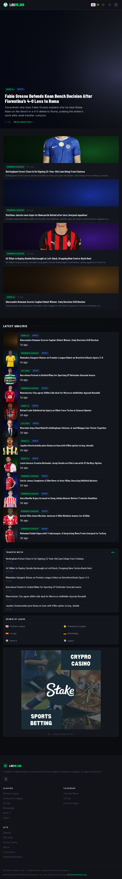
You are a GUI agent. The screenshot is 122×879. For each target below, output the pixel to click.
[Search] (103, 5)
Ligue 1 (68, 640)
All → (113, 552)
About (6, 847)
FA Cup (67, 798)
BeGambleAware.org (76, 874)
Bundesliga (70, 633)
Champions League (74, 626)
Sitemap (7, 833)
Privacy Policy (10, 842)
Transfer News (71, 793)
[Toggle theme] (109, 5)
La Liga (11, 633)
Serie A (11, 640)
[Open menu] (116, 5)
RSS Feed (8, 837)
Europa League (71, 803)
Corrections (9, 852)
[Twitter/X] (6, 779)
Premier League (15, 626)
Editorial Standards (12, 857)
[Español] (98, 4)
